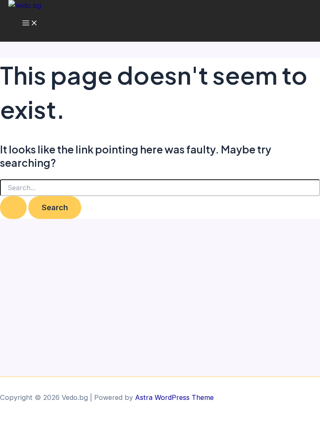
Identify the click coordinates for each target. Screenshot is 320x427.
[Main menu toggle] (30, 23)
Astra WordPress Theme (174, 397)
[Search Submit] (13, 207)
